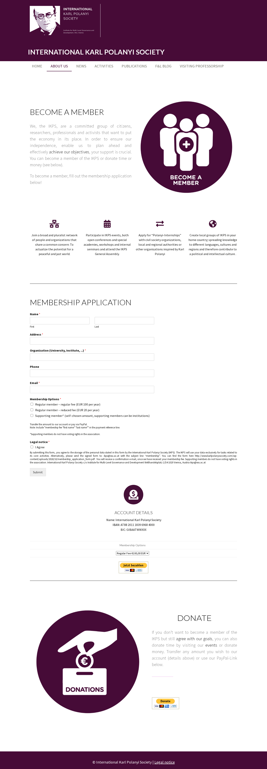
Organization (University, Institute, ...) (58, 350)
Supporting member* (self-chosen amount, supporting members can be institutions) (92, 416)
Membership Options (45, 399)
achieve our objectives (69, 152)
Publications (134, 66)
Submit (38, 472)
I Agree (40, 447)
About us (59, 66)
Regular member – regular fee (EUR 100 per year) (67, 404)
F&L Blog (163, 66)
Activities (104, 66)
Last (97, 326)
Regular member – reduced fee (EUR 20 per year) (67, 410)
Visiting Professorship (202, 66)
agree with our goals (194, 638)
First (32, 326)
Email (35, 383)
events (211, 645)
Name (35, 314)
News (81, 66)
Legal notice (40, 442)
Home (37, 66)
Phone (34, 367)
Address (36, 334)
